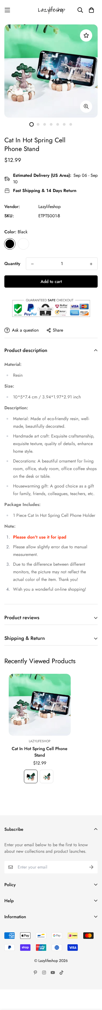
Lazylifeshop (49, 206)
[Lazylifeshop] (51, 10)
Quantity (12, 263)
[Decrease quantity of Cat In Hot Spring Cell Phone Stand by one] (32, 264)
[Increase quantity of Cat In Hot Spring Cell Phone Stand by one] (91, 264)
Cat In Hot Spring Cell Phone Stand (39, 751)
